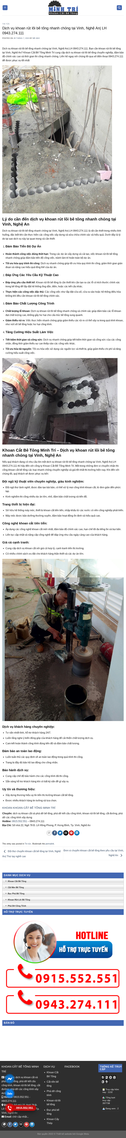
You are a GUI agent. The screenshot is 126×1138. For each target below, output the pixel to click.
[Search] (119, 7)
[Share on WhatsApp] (49, 832)
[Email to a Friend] (65, 832)
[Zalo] (9, 1093)
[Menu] (5, 7)
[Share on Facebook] (54, 832)
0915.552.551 (19, 821)
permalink (49, 844)
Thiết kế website (64, 1134)
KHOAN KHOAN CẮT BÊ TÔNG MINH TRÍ (28, 807)
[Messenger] (9, 1078)
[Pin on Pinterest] (71, 832)
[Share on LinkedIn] (76, 832)
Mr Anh (36, 38)
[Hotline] (9, 1108)
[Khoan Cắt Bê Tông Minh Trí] (63, 7)
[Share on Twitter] (60, 832)
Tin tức (6, 24)
